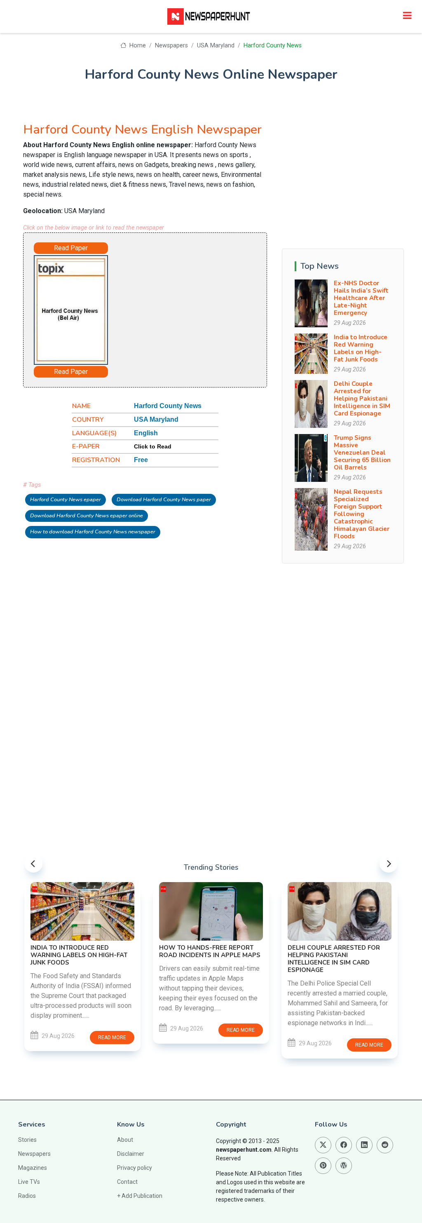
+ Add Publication (139, 1196)
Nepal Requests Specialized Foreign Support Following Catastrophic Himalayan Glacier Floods (361, 514)
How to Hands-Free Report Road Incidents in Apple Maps (209, 951)
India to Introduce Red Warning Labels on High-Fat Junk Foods (360, 348)
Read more (112, 1037)
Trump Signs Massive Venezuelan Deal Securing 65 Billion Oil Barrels (362, 453)
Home (136, 45)
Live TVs (29, 1182)
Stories (27, 1140)
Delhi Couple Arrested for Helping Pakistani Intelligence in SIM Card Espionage (362, 399)
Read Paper (71, 248)
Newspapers (171, 45)
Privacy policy (134, 1168)
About (125, 1140)
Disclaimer (130, 1154)
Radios (27, 1196)
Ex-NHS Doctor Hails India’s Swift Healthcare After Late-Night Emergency (361, 298)
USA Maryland (215, 45)
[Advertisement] (188, 304)
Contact (127, 1182)
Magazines (32, 1168)
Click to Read (152, 446)
